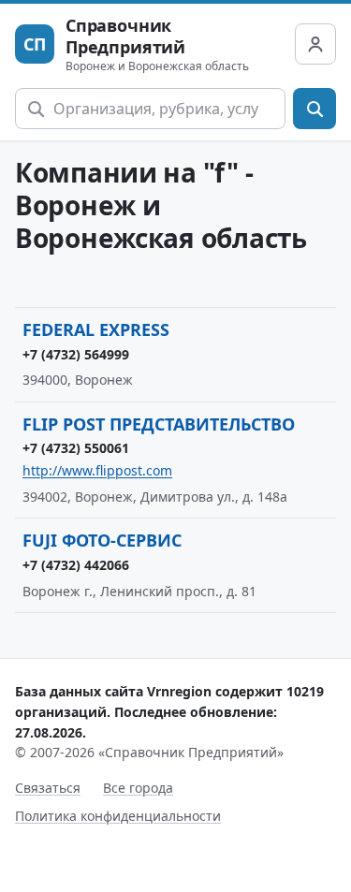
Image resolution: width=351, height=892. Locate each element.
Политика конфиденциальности (118, 816)
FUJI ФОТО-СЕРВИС (102, 540)
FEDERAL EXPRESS (95, 329)
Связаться (47, 788)
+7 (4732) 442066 (75, 565)
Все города (138, 788)
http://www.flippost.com (97, 470)
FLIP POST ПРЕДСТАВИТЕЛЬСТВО (158, 424)
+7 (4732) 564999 (75, 354)
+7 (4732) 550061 (75, 448)
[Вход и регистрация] (315, 44)
